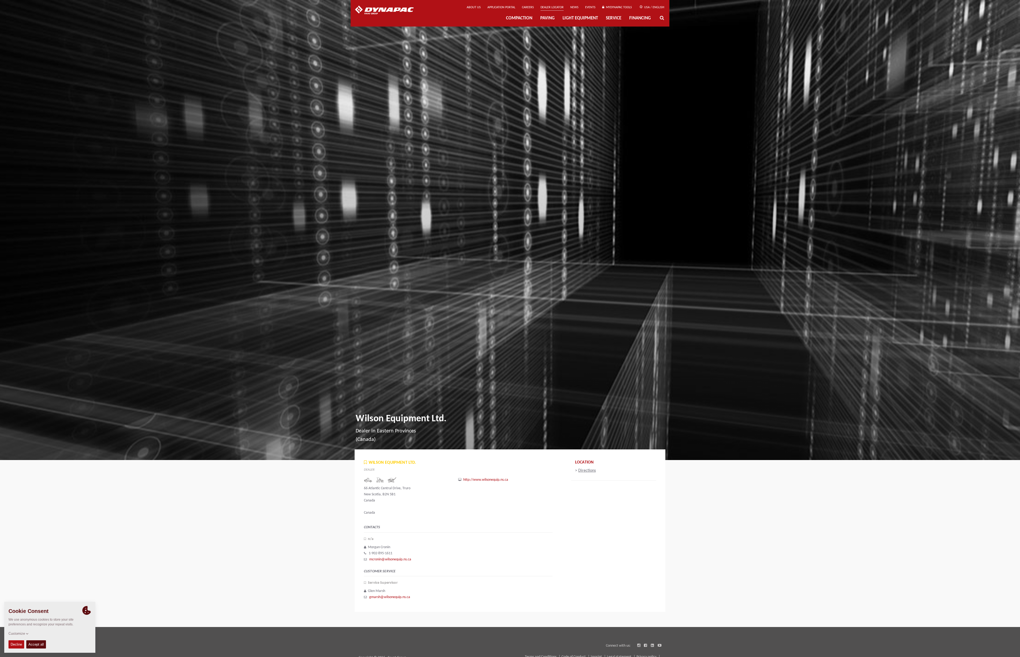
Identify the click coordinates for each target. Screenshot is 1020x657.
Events (590, 7)
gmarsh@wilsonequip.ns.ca (389, 597)
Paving (547, 18)
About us (474, 7)
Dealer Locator (552, 7)
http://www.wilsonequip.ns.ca (485, 480)
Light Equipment (580, 18)
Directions (587, 471)
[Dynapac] (388, 10)
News (574, 7)
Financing (640, 18)
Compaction (519, 18)
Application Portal (501, 7)
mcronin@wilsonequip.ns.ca (390, 559)
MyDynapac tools (618, 7)
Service (613, 18)
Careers (528, 7)
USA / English (653, 7)
